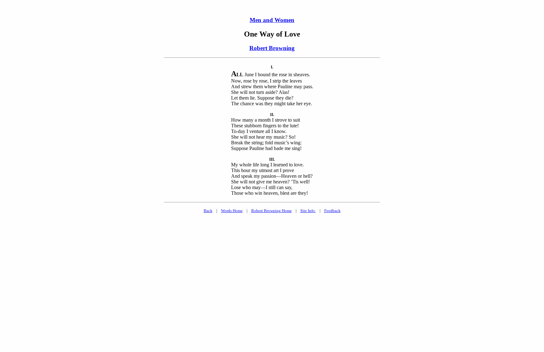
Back (208, 210)
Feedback (332, 210)
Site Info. (308, 210)
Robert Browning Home (271, 210)
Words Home (232, 210)
